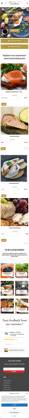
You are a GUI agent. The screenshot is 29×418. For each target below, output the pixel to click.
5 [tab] (18, 355)
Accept (14, 405)
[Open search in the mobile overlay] (5, 3)
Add (4, 104)
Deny (14, 408)
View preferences (14, 412)
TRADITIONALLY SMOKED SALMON (14, 13)
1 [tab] (10, 355)
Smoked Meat (6, 385)
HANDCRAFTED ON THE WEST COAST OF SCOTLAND (14, 21)
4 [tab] (16, 355)
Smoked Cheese (7, 387)
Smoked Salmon (7, 380)
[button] (27, 393)
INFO (26, 148)
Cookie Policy (13, 415)
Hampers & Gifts (7, 389)
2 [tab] (12, 355)
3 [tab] (14, 355)
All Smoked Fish (7, 382)
